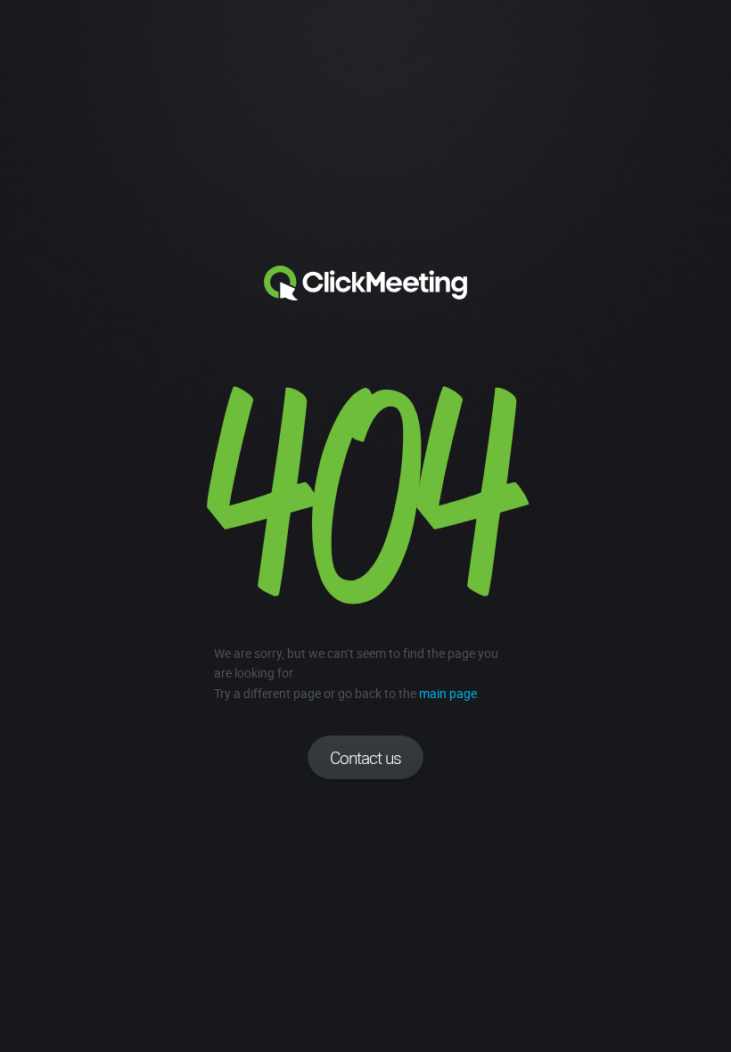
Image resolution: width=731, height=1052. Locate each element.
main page (448, 693)
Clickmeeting (365, 283)
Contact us (365, 757)
